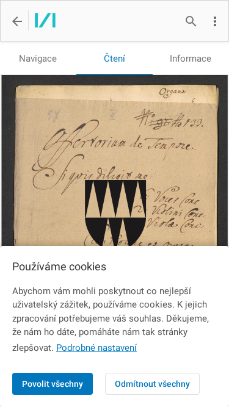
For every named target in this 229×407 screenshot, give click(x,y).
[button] (215, 21)
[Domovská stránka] (42, 21)
